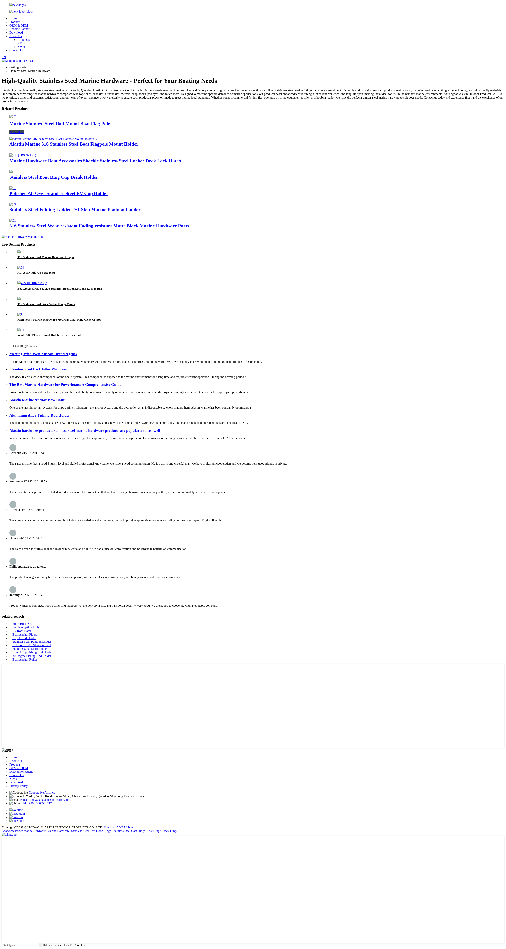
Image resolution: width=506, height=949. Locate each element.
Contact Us (16, 50)
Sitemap (109, 827)
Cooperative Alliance (42, 792)
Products (14, 22)
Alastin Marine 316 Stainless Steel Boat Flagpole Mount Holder (73, 144)
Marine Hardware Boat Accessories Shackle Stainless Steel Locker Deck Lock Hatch (95, 160)
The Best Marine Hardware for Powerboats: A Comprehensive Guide (65, 384)
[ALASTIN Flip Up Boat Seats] (20, 267)
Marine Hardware (58, 831)
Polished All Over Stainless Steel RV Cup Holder (58, 193)
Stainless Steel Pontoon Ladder (31, 641)
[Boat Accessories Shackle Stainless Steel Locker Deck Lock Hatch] (32, 283)
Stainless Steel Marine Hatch (30, 648)
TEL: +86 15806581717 (36, 803)
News (21, 46)
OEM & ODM (18, 25)
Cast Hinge (154, 831)
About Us (15, 36)
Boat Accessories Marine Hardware (24, 831)
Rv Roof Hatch (22, 631)
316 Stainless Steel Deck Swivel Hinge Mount (46, 304)
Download (16, 32)
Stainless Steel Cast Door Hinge (91, 831)
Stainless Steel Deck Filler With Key (38, 369)
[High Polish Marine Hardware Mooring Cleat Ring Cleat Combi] (19, 314)
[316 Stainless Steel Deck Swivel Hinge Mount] (19, 299)
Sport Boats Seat (22, 623)
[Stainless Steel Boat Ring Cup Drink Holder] (12, 172)
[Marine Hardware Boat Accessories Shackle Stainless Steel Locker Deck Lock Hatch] (22, 155)
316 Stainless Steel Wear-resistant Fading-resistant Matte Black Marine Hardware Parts (99, 225)
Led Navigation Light (26, 627)
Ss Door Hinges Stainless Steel (31, 645)
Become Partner (19, 29)
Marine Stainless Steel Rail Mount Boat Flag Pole (59, 123)
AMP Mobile (124, 827)
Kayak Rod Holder (24, 638)
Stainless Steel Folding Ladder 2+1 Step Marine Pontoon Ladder (75, 209)
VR (19, 43)
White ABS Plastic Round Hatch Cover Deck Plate (49, 335)
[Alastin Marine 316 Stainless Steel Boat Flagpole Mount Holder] (53, 138)
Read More (17, 132)
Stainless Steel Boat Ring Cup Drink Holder (53, 177)
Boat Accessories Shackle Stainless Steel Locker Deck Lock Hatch (59, 288)
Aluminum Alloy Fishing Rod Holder (39, 415)
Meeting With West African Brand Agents (43, 354)
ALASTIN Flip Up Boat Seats (36, 272)
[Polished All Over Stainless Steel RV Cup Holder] (12, 188)
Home (13, 18)
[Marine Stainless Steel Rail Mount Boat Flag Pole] (12, 116)
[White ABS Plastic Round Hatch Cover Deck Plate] (20, 329)
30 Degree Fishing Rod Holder (31, 656)
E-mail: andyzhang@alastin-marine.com (45, 799)
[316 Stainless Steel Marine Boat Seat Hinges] (20, 252)
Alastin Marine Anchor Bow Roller (37, 400)
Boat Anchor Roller (24, 659)
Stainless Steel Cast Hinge (129, 831)
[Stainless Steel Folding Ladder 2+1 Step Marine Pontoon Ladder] (12, 204)
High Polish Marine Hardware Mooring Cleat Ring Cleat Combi (59, 319)
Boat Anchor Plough (25, 634)
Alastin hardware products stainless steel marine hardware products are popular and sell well (84, 430)
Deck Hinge (170, 831)
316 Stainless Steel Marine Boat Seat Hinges (45, 257)
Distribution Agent (21, 771)
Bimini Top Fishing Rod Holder (32, 652)
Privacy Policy (18, 786)
